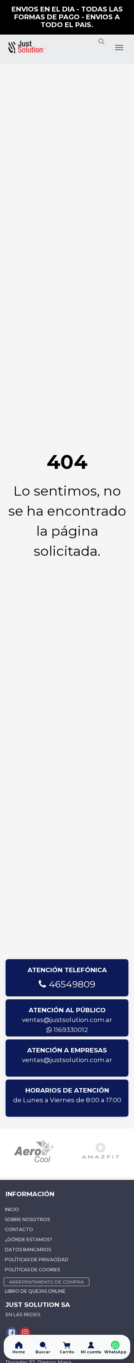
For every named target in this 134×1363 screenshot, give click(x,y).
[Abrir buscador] (101, 44)
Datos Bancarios (28, 1249)
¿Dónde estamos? (28, 1239)
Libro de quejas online (35, 1291)
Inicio (12, 1209)
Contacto (19, 1229)
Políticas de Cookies (32, 1269)
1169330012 (70, 1029)
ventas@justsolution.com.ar (67, 1019)
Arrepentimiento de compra (46, 1282)
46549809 (70, 984)
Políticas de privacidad (36, 1259)
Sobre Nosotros (27, 1219)
